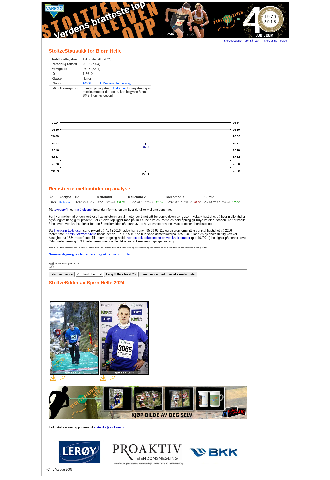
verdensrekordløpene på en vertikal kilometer (158, 238)
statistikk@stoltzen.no (109, 427)
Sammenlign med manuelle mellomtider (167, 274)
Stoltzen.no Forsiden (276, 40)
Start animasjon (62, 274)
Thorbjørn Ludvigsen (68, 230)
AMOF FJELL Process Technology (107, 83)
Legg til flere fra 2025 (121, 274)
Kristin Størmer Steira (81, 234)
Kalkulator (65, 202)
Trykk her (119, 88)
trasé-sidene (83, 209)
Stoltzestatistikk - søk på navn (241, 40)
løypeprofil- (61, 209)
